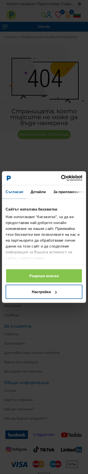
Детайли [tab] (38, 191)
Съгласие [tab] (14, 191)
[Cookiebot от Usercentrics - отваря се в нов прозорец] (62, 178)
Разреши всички (44, 276)
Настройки (41, 292)
